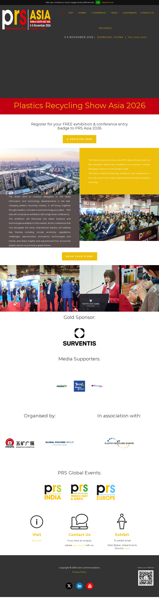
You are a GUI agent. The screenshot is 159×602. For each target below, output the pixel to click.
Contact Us (147, 12)
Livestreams (130, 12)
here (127, 548)
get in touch (79, 545)
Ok (98, 2)
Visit (71, 12)
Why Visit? (37, 540)
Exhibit (82, 12)
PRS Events (105, 28)
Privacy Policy (79, 572)
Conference (98, 12)
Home (61, 12)
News (114, 12)
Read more (108, 2)
